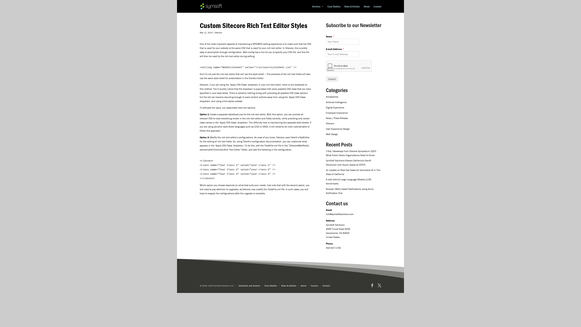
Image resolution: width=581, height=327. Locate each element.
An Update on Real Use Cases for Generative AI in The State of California (353, 172)
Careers (314, 285)
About (367, 6)
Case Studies (333, 6)
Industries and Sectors (249, 285)
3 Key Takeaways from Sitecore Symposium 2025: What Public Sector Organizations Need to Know (351, 153)
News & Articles (352, 6)
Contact (377, 6)
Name (330, 36)
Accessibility (332, 96)
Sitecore (218, 32)
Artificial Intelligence (336, 102)
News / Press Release (337, 118)
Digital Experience (335, 107)
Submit (332, 79)
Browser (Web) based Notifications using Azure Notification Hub (350, 191)
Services (316, 6)
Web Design (332, 134)
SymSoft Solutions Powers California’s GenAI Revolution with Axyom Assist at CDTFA (348, 162)
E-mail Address (335, 49)
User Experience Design (338, 128)
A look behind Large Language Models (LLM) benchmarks (348, 181)
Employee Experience (337, 112)
